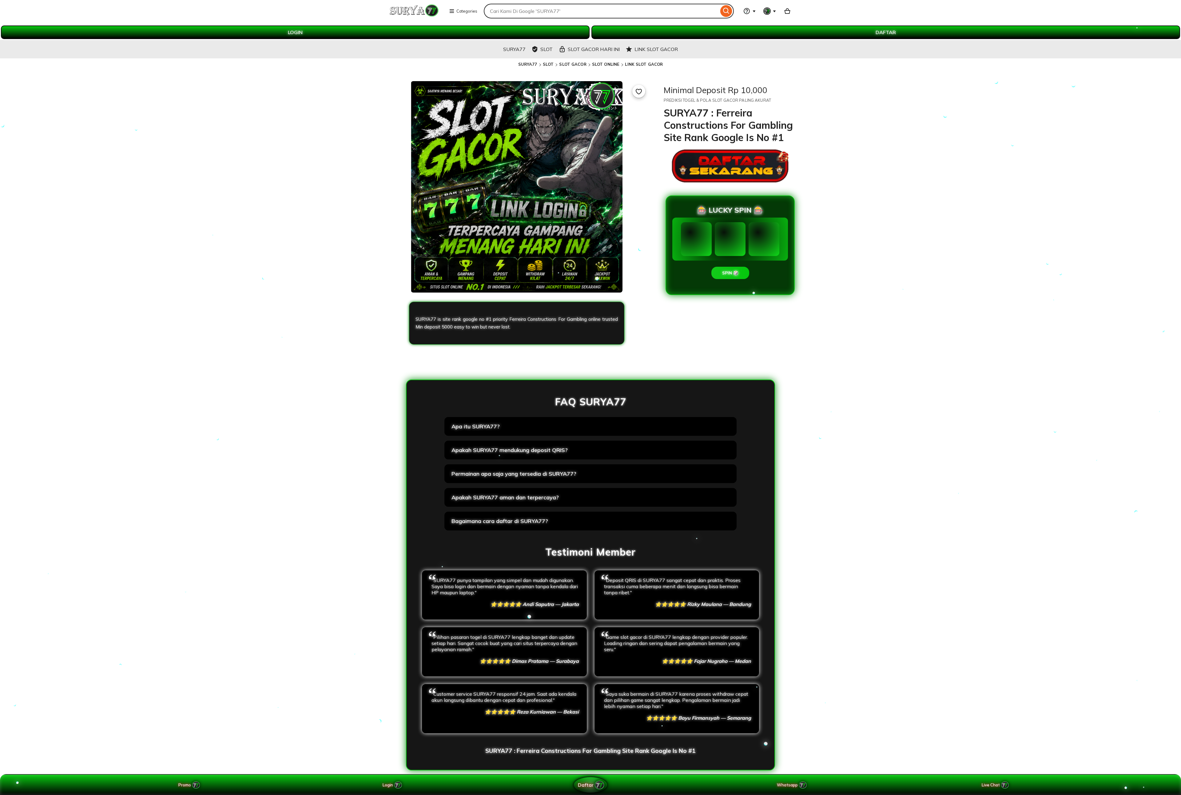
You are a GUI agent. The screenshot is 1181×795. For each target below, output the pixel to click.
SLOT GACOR (572, 64)
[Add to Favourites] (638, 91)
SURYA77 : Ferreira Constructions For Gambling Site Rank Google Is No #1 (590, 750)
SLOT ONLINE (605, 64)
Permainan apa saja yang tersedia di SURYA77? (513, 473)
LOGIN (295, 32)
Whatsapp (788, 784)
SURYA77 (527, 64)
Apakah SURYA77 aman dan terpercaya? (505, 497)
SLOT (548, 64)
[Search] (726, 11)
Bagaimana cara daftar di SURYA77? (499, 521)
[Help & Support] (749, 11)
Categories (466, 11)
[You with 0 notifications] (770, 11)
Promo (184, 784)
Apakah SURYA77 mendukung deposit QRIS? (509, 450)
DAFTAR (886, 32)
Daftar (585, 785)
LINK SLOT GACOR (644, 64)
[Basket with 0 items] (787, 11)
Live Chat (991, 784)
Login (388, 784)
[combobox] (601, 11)
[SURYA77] (414, 15)
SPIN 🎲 (730, 272)
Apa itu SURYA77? (475, 426)
